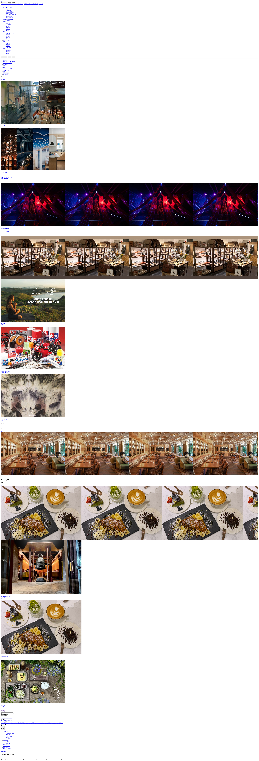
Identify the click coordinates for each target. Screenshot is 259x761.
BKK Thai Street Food (5, 597)
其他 (4, 71)
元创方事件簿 (9, 736)
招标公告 (5, 744)
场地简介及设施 (9, 12)
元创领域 (8, 34)
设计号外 (26, 4)
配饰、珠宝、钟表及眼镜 (9, 61)
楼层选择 (3, 711)
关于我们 (5, 731)
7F (11, 718)
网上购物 (8, 20)
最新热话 (8, 51)
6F (9, 718)
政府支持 (8, 734)
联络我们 (5, 747)
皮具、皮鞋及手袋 (7, 63)
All (1, 718)
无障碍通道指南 (9, 17)
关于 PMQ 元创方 (5, 4)
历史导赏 (8, 46)
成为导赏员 (8, 47)
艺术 (4, 67)
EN (1, 2)
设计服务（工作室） (8, 68)
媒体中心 (5, 740)
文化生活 (8, 39)
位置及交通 (31, 4)
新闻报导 (8, 743)
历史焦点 (8, 44)
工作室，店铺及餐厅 (14, 4)
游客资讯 (41, 4)
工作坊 (7, 26)
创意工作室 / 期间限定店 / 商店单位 (14, 14)
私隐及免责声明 (7, 748)
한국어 (9, 2)
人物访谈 (8, 37)
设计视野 (8, 36)
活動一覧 (8, 23)
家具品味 (5, 64)
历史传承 (36, 4)
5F (8, 718)
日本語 (13, 2)
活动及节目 (8, 24)
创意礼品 (5, 65)
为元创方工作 (6, 746)
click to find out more (68, 759)
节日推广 (8, 29)
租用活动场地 (9, 16)
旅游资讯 (8, 30)
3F (6, 718)
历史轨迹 (8, 43)
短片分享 (8, 739)
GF (3, 718)
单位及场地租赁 (9, 13)
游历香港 (8, 53)
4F (7, 718)
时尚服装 (5, 60)
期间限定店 (6, 70)
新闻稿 (7, 741)
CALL (2, 431)
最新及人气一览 (9, 33)
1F (4, 718)
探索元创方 (8, 50)
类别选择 (3, 710)
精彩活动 (21, 4)
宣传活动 (8, 27)
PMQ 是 (8, 9)
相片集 (7, 737)
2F (5, 718)
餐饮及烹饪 (6, 73)
